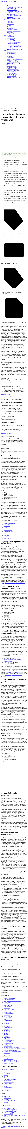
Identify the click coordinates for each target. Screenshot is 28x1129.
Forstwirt (9, 25)
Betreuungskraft (8, 1020)
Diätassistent (7, 1034)
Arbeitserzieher (7, 1006)
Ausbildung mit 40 (11, 8)
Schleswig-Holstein (8, 1089)
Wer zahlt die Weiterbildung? (14, 42)
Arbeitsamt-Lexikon (9, 1112)
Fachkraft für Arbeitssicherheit (11, 1047)
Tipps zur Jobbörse (11, 73)
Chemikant (6, 1029)
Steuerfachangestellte (9, 538)
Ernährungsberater (8, 1043)
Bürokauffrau (7, 526)
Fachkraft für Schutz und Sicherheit (12, 1051)
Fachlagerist (7, 1053)
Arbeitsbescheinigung (12, 67)
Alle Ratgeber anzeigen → (13, 77)
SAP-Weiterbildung (11, 40)
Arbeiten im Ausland (12, 71)
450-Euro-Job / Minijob (12, 69)
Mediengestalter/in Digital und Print (12, 659)
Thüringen (6, 1090)
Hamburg (6, 1076)
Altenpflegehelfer (8, 1005)
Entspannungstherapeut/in (10, 1040)
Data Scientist (7, 1032)
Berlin (5, 1072)
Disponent (6, 1036)
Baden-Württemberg (9, 1069)
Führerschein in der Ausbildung (14, 7)
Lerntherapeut (10, 39)
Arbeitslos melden (11, 52)
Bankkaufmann (7, 1012)
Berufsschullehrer (11, 28)
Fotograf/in (18, 672)
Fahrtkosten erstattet (12, 43)
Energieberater (10, 36)
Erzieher (6, 527)
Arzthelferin (7, 1008)
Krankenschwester (8, 531)
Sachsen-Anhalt (8, 1087)
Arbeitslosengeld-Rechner (13, 62)
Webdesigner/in (9, 672)
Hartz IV (6, 50)
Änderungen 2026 (11, 76)
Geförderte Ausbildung (12, 10)
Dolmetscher (7, 1037)
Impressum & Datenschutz (17, 1126)
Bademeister (10, 26)
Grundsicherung (11, 56)
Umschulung (7, 19)
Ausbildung (6, 5)
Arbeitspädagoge (11, 38)
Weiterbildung (7, 35)
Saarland (6, 1084)
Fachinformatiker (8, 530)
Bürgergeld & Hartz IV (9, 1100)
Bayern (5, 1070)
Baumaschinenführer (9, 1013)
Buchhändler (7, 1022)
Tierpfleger (9, 21)
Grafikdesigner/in (8, 661)
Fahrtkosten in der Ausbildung (14, 11)
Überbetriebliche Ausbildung (14, 12)
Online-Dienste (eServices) (10, 1060)
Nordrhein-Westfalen (9, 1082)
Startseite (3, 1127)
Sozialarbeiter (7, 537)
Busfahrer (6, 1025)
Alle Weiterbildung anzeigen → (14, 49)
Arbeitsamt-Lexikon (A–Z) (13, 74)
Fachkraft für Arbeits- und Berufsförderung (14, 1048)
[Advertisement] (14, 93)
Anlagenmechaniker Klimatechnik (12, 1001)
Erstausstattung (10, 57)
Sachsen (6, 1086)
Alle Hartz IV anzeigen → (13, 63)
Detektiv (6, 1033)
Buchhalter (6, 1023)
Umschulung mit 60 (12, 29)
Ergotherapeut (10, 22)
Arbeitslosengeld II (11, 53)
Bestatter (6, 1019)
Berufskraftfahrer (8, 1016)
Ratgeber (6, 64)
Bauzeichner (7, 1015)
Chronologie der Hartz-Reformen (15, 59)
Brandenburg (7, 1073)
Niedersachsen (7, 1080)
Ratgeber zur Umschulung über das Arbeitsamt (13, 583)
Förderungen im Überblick (10, 1111)
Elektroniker (7, 1039)
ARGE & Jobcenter (12, 55)
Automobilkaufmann (9, 1009)
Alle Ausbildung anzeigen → (14, 18)
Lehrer (5, 532)
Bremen (6, 1075)
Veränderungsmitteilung (13, 45)
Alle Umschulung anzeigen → (14, 33)
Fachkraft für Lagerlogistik (10, 1050)
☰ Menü (13, 1)
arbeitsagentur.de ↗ (8, 1063)
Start (2, 108)
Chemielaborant (8, 1027)
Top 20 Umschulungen (9, 523)
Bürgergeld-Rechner (12, 60)
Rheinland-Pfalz (8, 1083)
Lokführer (6, 535)
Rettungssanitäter (11, 14)
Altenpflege (6, 524)
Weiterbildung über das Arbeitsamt (13, 675)
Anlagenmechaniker (9, 999)
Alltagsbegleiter (7, 1002)
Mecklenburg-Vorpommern (10, 1079)
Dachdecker (7, 1030)
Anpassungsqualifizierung (13, 70)
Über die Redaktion (5, 1126)
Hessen (5, 1077)
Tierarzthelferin (10, 24)
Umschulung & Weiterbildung (11, 1061)
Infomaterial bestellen (6, 394)
